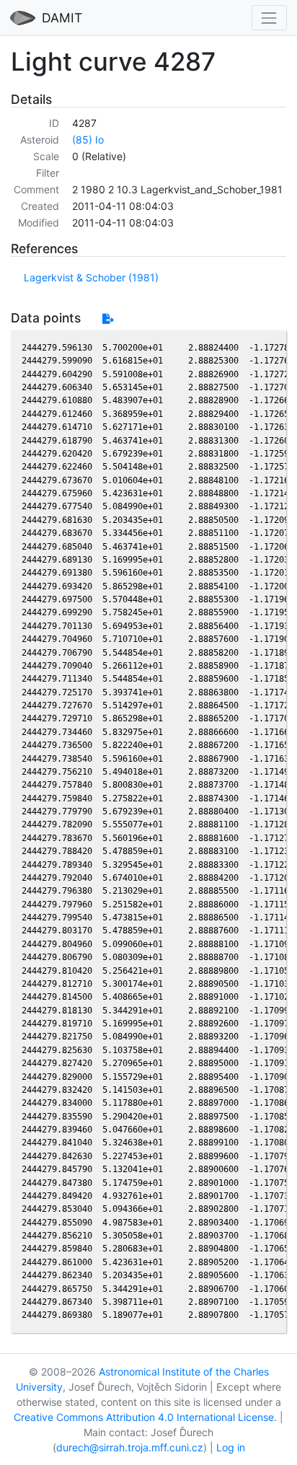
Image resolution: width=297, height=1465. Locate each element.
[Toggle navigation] (269, 17)
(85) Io (88, 139)
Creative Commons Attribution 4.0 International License (144, 1417)
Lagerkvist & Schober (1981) (91, 277)
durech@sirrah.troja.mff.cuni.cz (129, 1447)
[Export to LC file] (107, 318)
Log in (230, 1447)
